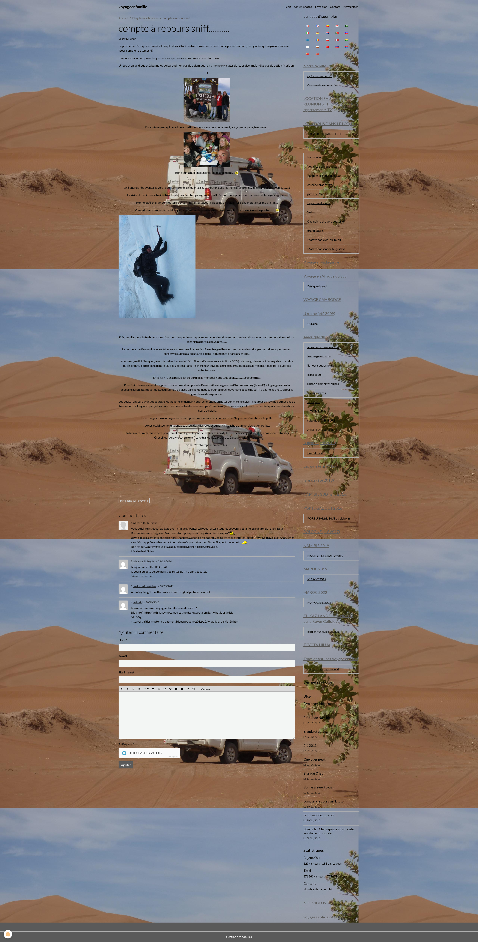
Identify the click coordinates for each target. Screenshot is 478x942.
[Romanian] (317, 39)
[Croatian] (347, 46)
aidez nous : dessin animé (323, 347)
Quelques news (314, 759)
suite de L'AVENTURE (321, 420)
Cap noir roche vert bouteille (325, 221)
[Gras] (122, 689)
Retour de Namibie (317, 718)
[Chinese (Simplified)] (307, 53)
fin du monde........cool (318, 815)
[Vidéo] (182, 689)
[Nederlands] (327, 32)
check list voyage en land (323, 669)
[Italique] (128, 689)
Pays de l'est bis (317, 453)
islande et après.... (316, 731)
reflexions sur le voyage (134, 500)
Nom (122, 640)
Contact (335, 6)
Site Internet (126, 672)
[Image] (176, 689)
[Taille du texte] (139, 689)
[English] (317, 25)
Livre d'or (321, 6)
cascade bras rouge (319, 184)
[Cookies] (8, 934)
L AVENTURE (316, 411)
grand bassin (315, 230)
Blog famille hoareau (145, 18)
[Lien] (165, 689)
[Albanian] (317, 53)
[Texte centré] (159, 689)
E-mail (123, 656)
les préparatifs (316, 393)
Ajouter (126, 765)
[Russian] (347, 32)
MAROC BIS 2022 (319, 602)
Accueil (123, 18)
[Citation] (153, 689)
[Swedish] (307, 39)
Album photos (303, 6)
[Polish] (327, 39)
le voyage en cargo (319, 356)
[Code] (188, 689)
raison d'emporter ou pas (323, 383)
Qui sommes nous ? (319, 76)
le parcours (314, 374)
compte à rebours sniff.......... (323, 801)
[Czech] (337, 46)
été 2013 (309, 746)
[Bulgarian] (317, 46)
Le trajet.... (313, 402)
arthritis (137, 602)
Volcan (311, 212)
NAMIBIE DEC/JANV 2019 (325, 555)
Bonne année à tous (317, 787)
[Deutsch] (317, 32)
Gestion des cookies (239, 936)
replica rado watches (144, 586)
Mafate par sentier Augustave (326, 249)
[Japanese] (337, 25)
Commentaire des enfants (323, 85)
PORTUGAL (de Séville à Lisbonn (328, 518)
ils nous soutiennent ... (320, 365)
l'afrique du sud (317, 286)
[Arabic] (347, 25)
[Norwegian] (337, 39)
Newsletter (350, 6)
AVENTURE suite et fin (322, 429)
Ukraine (312, 323)
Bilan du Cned (313, 773)
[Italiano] (307, 32)
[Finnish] (307, 46)
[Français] (307, 25)
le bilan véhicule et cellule (323, 631)
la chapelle (314, 157)
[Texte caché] (170, 689)
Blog (288, 6)
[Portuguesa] (337, 32)
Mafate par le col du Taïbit (324, 239)
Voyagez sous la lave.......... (323, 166)
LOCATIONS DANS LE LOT (325, 134)
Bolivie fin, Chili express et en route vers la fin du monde (328, 831)
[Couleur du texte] (146, 689)
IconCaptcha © (173, 757)
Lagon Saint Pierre (318, 203)
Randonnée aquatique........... (324, 175)
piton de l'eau (315, 194)
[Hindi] (347, 39)
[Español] (327, 25)
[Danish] (327, 46)
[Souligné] (133, 689)
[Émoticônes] (194, 689)
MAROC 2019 (316, 579)
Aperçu (205, 688)
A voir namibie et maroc (320, 704)
